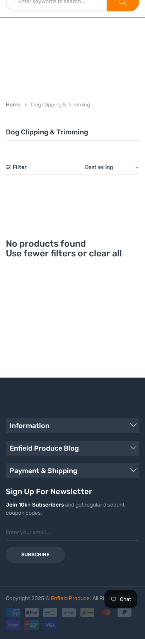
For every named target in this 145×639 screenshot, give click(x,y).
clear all (105, 253)
